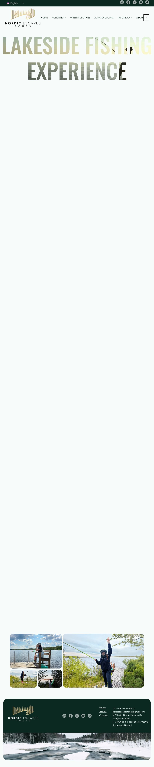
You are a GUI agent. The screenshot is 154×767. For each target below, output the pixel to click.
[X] (135, 2)
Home (102, 707)
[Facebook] (128, 2)
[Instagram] (122, 2)
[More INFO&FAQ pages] (131, 17)
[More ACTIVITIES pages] (65, 17)
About (102, 711)
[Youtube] (141, 2)
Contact (103, 715)
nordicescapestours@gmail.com (129, 711)
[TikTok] (147, 2)
